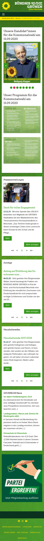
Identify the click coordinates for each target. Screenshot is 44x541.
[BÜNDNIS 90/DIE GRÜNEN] (6, 6)
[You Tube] (26, 521)
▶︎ (38, 65)
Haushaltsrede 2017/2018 (18, 338)
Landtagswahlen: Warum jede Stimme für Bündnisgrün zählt (21, 414)
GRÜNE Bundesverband (11, 527)
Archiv (18, 18)
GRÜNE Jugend (9, 532)
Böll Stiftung (22, 532)
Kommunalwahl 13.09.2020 (31, 18)
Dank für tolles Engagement (19, 207)
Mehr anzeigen (32, 245)
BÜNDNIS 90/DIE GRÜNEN (28, 5)
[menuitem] (11, 527)
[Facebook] (19, 521)
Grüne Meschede (8, 18)
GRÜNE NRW (27, 527)
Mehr (8, 238)
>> (31, 250)
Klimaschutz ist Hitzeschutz (15, 433)
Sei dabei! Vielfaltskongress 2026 (18, 396)
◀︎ (6, 65)
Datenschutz (35, 532)
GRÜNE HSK (37, 527)
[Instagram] (22, 521)
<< (12, 250)
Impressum (22, 538)
